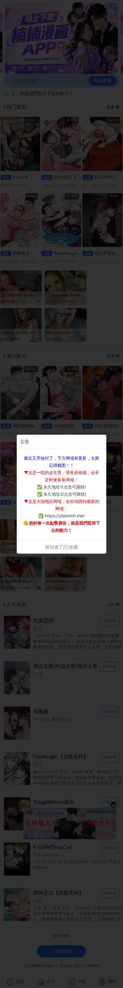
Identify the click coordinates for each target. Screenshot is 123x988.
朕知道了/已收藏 (61, 547)
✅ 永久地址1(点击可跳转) (61, 486)
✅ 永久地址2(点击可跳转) (61, 494)
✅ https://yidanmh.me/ (61, 515)
